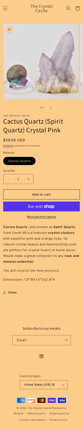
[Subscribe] (65, 340)
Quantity (9, 170)
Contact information (32, 419)
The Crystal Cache (39, 408)
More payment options (41, 216)
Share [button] (12, 292)
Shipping (8, 145)
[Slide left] (32, 107)
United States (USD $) (39, 384)
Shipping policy (59, 413)
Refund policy (36, 413)
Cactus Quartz (19, 161)
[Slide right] (51, 107)
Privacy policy (58, 419)
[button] (5, 8)
